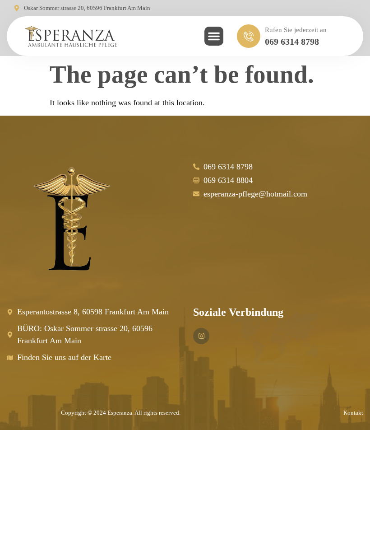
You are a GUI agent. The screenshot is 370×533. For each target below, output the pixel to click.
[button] (213, 36)
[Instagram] (201, 336)
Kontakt (353, 412)
